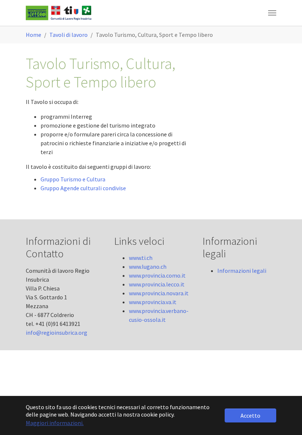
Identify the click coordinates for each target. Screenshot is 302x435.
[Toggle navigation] (272, 13)
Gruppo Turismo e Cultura (73, 179)
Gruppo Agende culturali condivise (83, 188)
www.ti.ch (140, 257)
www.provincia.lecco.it (157, 284)
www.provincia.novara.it (159, 293)
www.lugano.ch (147, 266)
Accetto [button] (250, 415)
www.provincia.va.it (152, 302)
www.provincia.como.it (157, 275)
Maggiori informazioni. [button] (55, 423)
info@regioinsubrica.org (56, 332)
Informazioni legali (241, 270)
